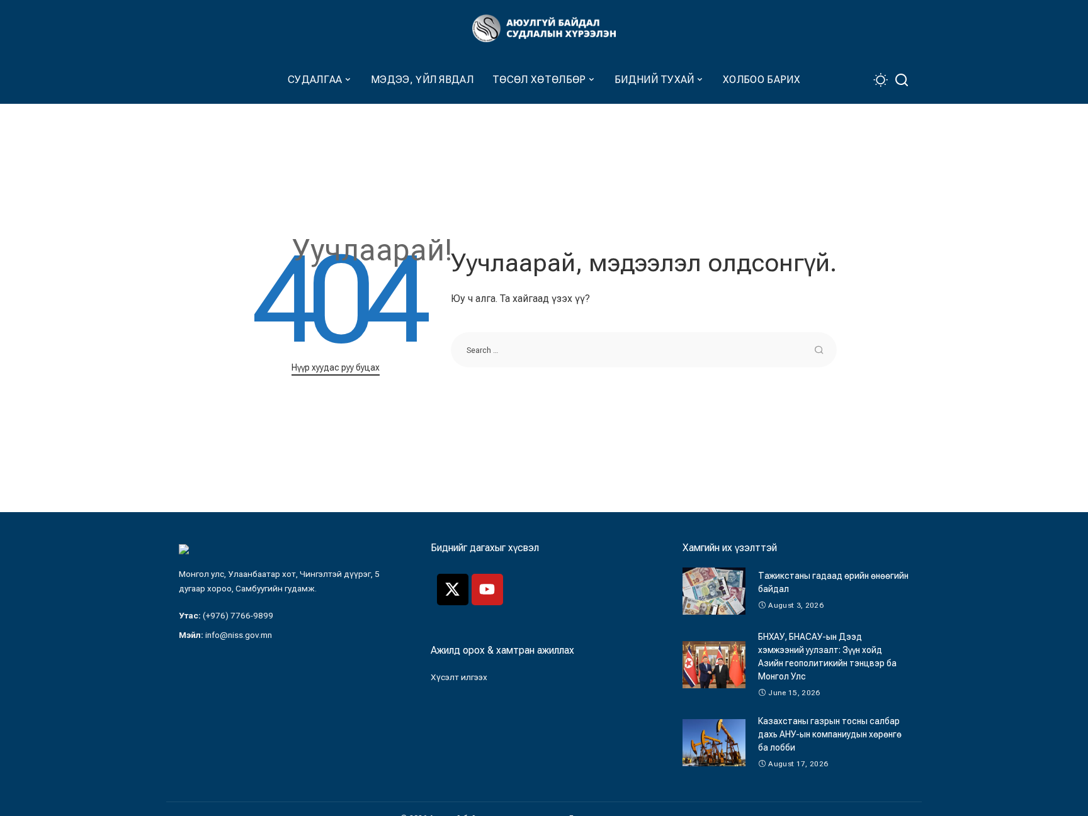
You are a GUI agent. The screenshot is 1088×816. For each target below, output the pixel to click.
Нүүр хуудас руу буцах (336, 367)
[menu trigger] (185, 80)
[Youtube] (487, 589)
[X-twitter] (452, 589)
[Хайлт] (901, 80)
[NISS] (544, 28)
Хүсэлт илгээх (459, 677)
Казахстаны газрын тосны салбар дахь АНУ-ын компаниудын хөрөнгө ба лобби (830, 734)
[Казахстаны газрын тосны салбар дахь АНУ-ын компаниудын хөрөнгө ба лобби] (714, 742)
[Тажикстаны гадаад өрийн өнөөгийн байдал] (714, 591)
